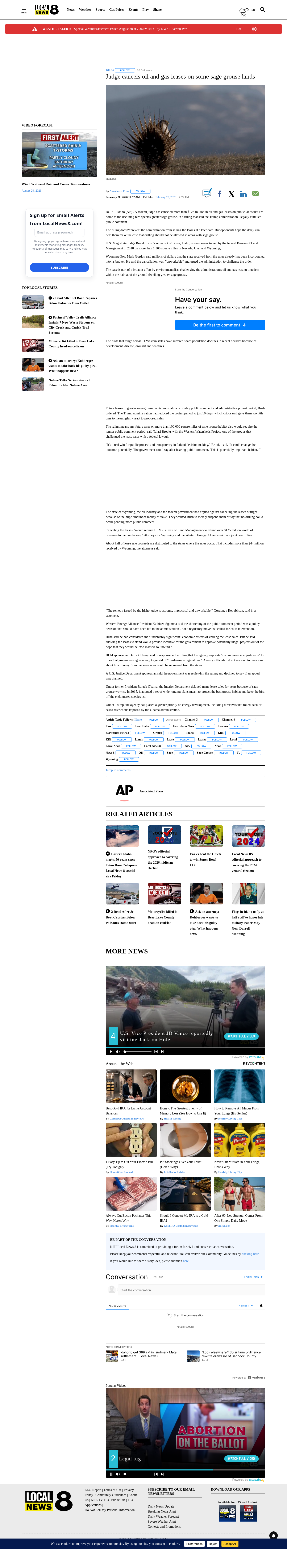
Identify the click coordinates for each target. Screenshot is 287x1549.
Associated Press (119, 191)
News (71, 9)
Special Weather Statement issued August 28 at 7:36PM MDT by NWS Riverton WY (130, 29)
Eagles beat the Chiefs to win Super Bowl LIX (205, 859)
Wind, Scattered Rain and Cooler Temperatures (56, 184)
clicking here (250, 1254)
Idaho (138, 719)
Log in (248, 1277)
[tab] (117, 1305)
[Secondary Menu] (27, 9)
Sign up (258, 1277)
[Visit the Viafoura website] (256, 1377)
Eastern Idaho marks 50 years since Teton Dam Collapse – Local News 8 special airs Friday (121, 865)
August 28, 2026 (31, 190)
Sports (100, 9)
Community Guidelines (110, 1495)
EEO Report (93, 1490)
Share (157, 9)
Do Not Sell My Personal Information (110, 1510)
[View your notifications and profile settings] (261, 1305)
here (186, 1261)
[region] (185, 1327)
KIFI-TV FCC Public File (108, 1500)
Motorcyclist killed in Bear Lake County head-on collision (163, 917)
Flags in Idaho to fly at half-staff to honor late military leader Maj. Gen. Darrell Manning (248, 923)
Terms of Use (112, 1490)
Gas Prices (116, 9)
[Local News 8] (47, 9)
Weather (85, 9)
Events (133, 9)
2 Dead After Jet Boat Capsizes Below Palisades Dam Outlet (121, 917)
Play (145, 9)
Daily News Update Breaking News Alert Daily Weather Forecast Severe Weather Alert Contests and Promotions (164, 1516)
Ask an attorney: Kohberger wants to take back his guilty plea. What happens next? (72, 366)
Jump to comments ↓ (119, 770)
